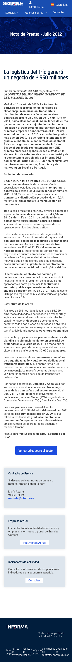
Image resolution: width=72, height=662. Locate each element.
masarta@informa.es (21, 498)
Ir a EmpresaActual (34, 542)
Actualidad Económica (50, 636)
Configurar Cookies (36, 652)
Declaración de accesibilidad (62, 651)
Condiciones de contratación (49, 651)
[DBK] (14, 4)
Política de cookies (26, 651)
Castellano (62, 4)
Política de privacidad (17, 651)
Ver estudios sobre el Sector (36, 450)
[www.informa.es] (17, 626)
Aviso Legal (9, 652)
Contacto (58, 12)
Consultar (34, 580)
